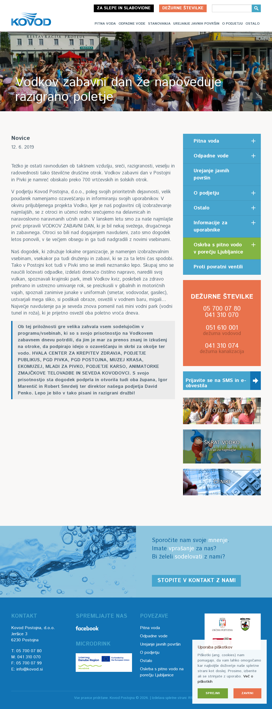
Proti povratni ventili (218, 266)
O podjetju (232, 23)
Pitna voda (105, 23)
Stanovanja (159, 23)
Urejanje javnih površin (196, 23)
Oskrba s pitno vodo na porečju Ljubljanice (162, 672)
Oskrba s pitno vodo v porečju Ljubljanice (218, 248)
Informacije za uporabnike (210, 226)
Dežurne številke (182, 8)
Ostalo (252, 23)
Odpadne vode (131, 23)
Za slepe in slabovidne (124, 8)
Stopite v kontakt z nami (196, 581)
